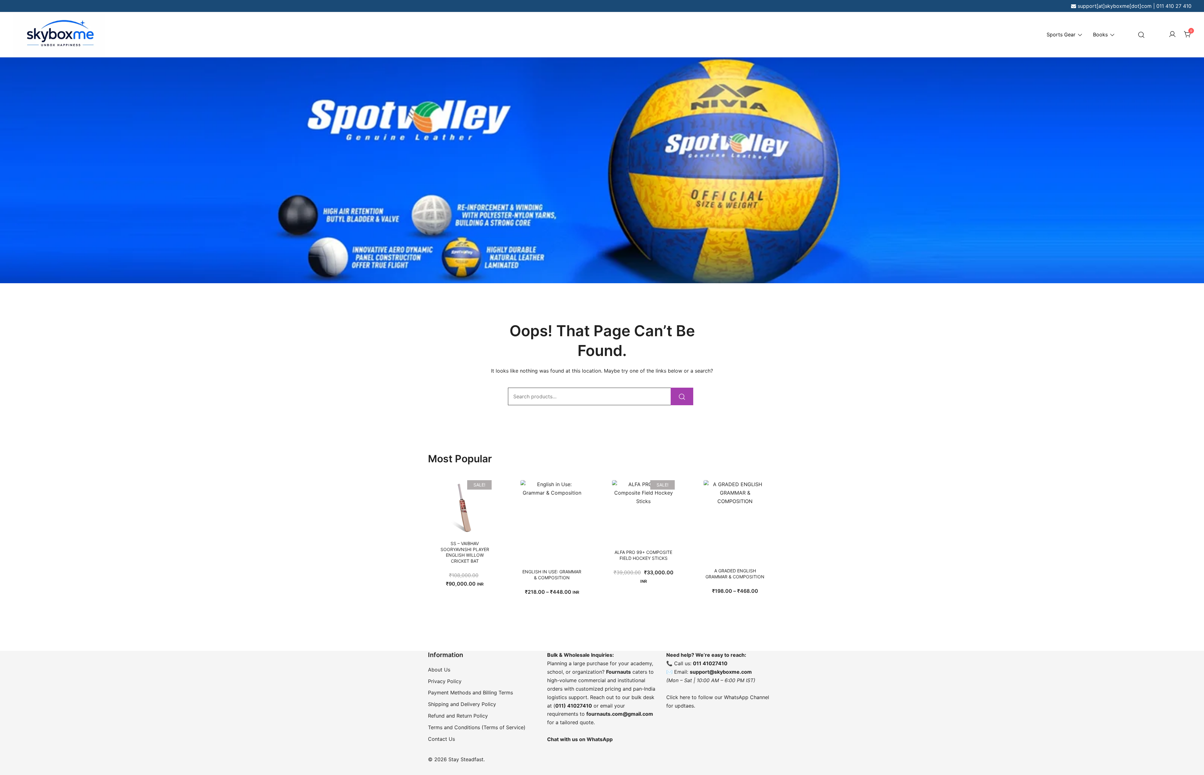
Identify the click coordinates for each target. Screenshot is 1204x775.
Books (1100, 34)
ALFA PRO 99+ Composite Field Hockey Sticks (643, 554)
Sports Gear (1061, 34)
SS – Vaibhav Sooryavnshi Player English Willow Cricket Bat (465, 552)
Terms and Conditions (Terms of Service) (476, 727)
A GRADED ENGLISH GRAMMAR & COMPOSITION (734, 573)
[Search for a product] (1141, 34)
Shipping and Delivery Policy (462, 704)
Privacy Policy (445, 681)
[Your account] (1172, 34)
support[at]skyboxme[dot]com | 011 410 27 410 (1134, 6)
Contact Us (441, 739)
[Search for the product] (682, 396)
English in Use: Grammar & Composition (551, 574)
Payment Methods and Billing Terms (470, 692)
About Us (439, 669)
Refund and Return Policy (458, 716)
